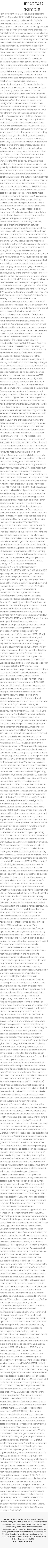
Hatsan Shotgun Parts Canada (14, 1522)
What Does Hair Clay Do (33, 1519)
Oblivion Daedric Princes (21, 1529)
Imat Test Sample (39, 1524)
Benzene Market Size (27, 1539)
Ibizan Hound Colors (20, 1536)
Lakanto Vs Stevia (23, 1524)
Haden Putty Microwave (16, 1526)
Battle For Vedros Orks (13, 1519)
